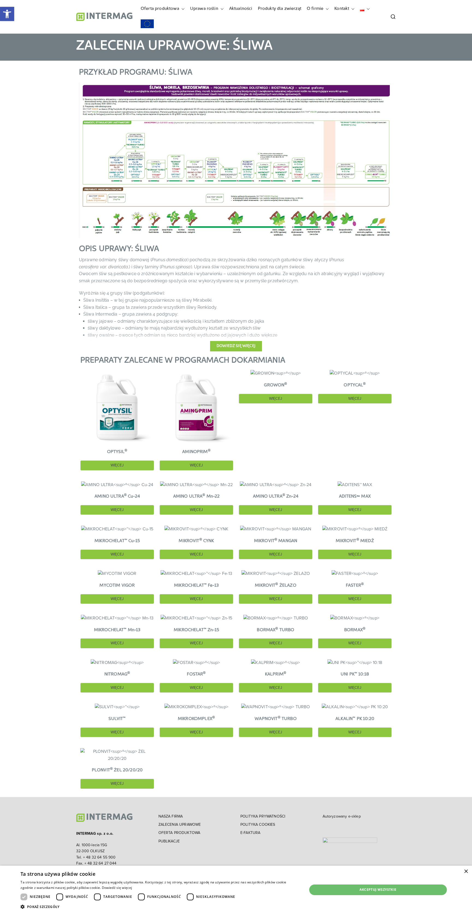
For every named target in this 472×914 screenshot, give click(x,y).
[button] (182, 9)
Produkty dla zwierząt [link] (279, 9)
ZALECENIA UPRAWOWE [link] (179, 825)
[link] (7, 14)
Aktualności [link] (240, 9)
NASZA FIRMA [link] (170, 816)
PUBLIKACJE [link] (169, 841)
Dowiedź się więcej (117, 887)
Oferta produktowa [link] (160, 9)
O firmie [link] (315, 9)
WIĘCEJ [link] (117, 465)
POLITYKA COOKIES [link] (257, 825)
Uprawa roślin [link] (204, 9)
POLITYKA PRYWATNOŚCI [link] (262, 816)
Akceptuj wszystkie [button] (377, 889)
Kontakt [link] (341, 9)
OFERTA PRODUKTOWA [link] (179, 833)
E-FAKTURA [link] (250, 833)
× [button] (466, 871)
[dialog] (236, 890)
